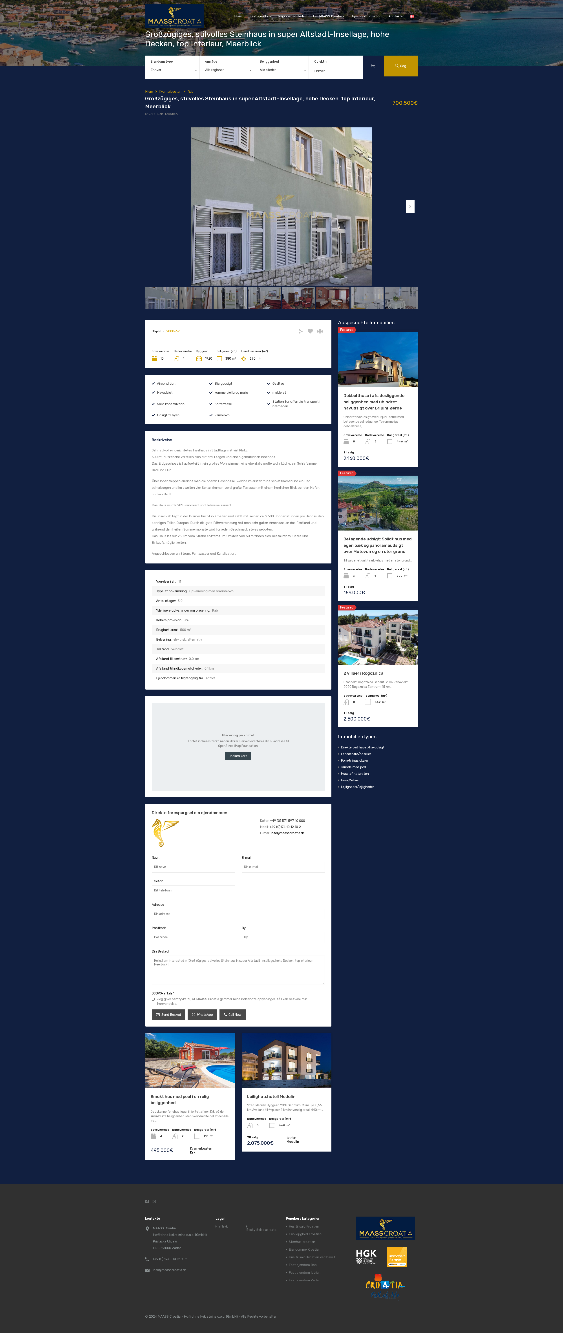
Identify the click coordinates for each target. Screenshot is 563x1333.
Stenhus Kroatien (302, 1242)
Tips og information (366, 16)
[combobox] (172, 71)
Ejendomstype (162, 61)
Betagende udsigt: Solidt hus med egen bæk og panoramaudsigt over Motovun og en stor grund (378, 545)
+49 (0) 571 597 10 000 (287, 821)
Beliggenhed (269, 61)
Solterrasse (223, 404)
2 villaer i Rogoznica (363, 673)
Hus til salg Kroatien (304, 1226)
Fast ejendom (260, 16)
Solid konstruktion (171, 404)
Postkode (159, 928)
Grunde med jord (353, 767)
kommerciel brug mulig (231, 393)
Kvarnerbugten (170, 92)
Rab (191, 92)
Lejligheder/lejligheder (357, 787)
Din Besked (160, 951)
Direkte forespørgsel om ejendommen (189, 812)
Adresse (158, 905)
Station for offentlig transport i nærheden (296, 404)
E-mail (246, 858)
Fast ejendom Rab (303, 1265)
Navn (155, 858)
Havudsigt (165, 393)
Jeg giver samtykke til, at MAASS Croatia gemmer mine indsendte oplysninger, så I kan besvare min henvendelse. (232, 1001)
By (244, 928)
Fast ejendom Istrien (304, 1272)
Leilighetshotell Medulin (271, 1096)
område (211, 61)
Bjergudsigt (223, 384)
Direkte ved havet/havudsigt (362, 747)
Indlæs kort (238, 756)
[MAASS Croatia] (174, 26)
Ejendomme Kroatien (304, 1249)
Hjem (238, 16)
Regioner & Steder (292, 16)
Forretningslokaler (354, 760)
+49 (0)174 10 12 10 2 (285, 827)
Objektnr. (321, 61)
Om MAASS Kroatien (328, 16)
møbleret (279, 393)
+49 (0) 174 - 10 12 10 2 (169, 1259)
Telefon (157, 881)
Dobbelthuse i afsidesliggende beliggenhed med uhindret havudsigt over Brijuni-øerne (374, 402)
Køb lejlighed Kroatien (305, 1234)
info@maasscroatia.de (288, 833)
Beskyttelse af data (261, 1230)
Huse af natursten (355, 774)
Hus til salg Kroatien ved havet (312, 1257)
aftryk (223, 1226)
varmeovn (222, 415)
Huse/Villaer (350, 780)
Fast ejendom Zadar (304, 1280)
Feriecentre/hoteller (356, 754)
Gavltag (278, 384)
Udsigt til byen (168, 415)
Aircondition (166, 384)
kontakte (396, 16)
